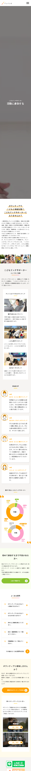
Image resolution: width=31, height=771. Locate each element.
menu (27, 3)
